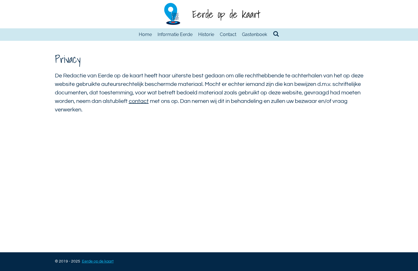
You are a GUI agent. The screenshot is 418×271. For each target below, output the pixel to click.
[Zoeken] (276, 33)
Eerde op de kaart (226, 14)
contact (139, 101)
